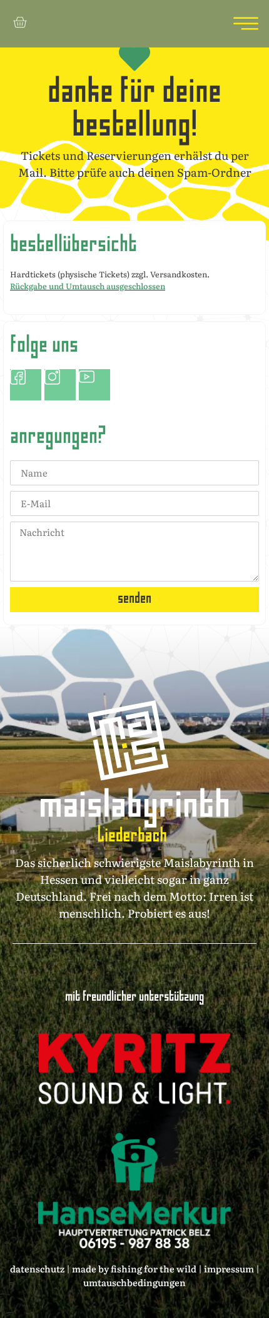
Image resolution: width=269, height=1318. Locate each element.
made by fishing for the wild (133, 1268)
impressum (229, 1268)
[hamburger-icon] (242, 23)
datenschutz (37, 1268)
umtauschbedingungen (134, 1282)
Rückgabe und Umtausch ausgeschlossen (87, 286)
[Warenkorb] (19, 22)
